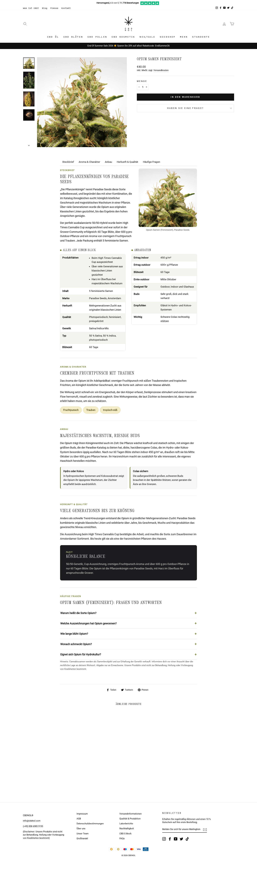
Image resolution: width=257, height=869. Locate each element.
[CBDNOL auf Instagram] (164, 839)
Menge (142, 81)
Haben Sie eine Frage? (185, 108)
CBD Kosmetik (123, 37)
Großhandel (82, 838)
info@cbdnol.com (31, 820)
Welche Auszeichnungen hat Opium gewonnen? (88, 623)
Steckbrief (68, 162)
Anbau (108, 162)
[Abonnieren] (205, 829)
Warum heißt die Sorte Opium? (78, 613)
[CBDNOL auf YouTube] (175, 839)
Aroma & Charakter (89, 162)
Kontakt (66, 8)
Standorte (201, 37)
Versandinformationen (130, 813)
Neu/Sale (147, 37)
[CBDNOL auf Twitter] (181, 839)
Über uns (81, 828)
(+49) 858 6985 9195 (33, 826)
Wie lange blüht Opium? (74, 633)
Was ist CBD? (31, 8)
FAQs (122, 838)
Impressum (82, 813)
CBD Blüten (73, 37)
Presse (54, 8)
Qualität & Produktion (130, 818)
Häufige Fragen (151, 162)
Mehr (184, 37)
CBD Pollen (97, 37)
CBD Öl (53, 37)
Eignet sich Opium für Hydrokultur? (80, 654)
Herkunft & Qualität (127, 162)
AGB (79, 818)
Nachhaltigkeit (126, 828)
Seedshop (167, 37)
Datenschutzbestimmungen (90, 823)
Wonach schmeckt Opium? (76, 644)
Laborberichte (126, 823)
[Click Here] (149, 4)
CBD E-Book (125, 833)
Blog (44, 8)
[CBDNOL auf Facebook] (170, 839)
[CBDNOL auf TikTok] (187, 839)
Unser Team (82, 833)
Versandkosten (161, 70)
